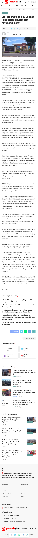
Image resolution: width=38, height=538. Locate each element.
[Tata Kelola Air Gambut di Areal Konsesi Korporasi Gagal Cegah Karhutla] (6, 382)
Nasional (15, 396)
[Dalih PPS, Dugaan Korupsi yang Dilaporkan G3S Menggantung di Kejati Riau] (6, 372)
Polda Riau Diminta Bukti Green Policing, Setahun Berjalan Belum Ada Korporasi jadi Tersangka (24, 402)
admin (8, 32)
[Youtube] (27, 355)
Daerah (5, 12)
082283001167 (13, 518)
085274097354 (14, 515)
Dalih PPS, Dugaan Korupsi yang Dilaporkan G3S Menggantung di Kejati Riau (24, 372)
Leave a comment (30, 338)
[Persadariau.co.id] (13, 2)
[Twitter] (27, 349)
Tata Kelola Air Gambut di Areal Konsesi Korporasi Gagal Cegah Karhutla (22, 382)
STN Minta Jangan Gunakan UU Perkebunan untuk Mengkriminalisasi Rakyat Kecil (24, 392)
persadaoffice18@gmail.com (16, 521)
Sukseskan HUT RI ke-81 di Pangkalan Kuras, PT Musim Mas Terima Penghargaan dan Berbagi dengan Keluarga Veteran (18, 317)
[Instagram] (10, 355)
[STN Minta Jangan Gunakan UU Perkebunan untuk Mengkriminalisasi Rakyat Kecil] (6, 392)
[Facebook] (10, 349)
